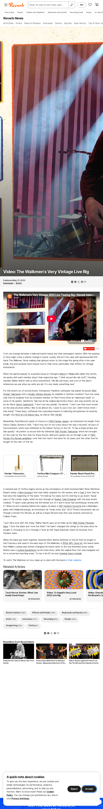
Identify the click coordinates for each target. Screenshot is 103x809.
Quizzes (68, 23)
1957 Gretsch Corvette (70, 506)
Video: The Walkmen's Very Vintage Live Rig (46, 271)
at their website (73, 560)
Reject (74, 789)
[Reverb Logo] (16, 5)
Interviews (48, 23)
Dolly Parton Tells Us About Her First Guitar (18, 662)
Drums (89, 12)
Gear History (80, 23)
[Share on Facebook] (75, 282)
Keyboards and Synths (57, 12)
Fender (70, 619)
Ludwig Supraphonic (27, 550)
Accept (89, 789)
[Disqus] (51, 703)
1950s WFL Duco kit (72, 543)
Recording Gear (76, 12)
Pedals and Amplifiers (35, 12)
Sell (81, 5)
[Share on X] (78, 282)
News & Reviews (32, 23)
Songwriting (14, 625)
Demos (58, 23)
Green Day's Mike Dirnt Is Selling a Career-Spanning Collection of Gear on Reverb (51, 662)
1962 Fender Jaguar (58, 421)
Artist (19, 283)
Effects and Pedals (43, 612)
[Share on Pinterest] (81, 282)
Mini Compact (26, 492)
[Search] (72, 5)
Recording (51, 619)
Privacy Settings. (20, 798)
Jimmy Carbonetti (24, 404)
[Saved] (90, 4)
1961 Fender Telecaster (66, 431)
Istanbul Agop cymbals (70, 553)
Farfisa (33, 625)
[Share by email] (85, 282)
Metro (63, 374)
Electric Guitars (16, 612)
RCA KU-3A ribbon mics (27, 414)
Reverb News (13, 18)
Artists (19, 23)
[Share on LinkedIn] (72, 282)
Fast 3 (83, 492)
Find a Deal (9, 12)
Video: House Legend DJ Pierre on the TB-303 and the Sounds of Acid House (83, 662)
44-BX (58, 414)
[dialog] (51, 789)
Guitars (20, 12)
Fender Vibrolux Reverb (39, 394)
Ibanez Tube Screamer (65, 499)
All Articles (8, 23)
